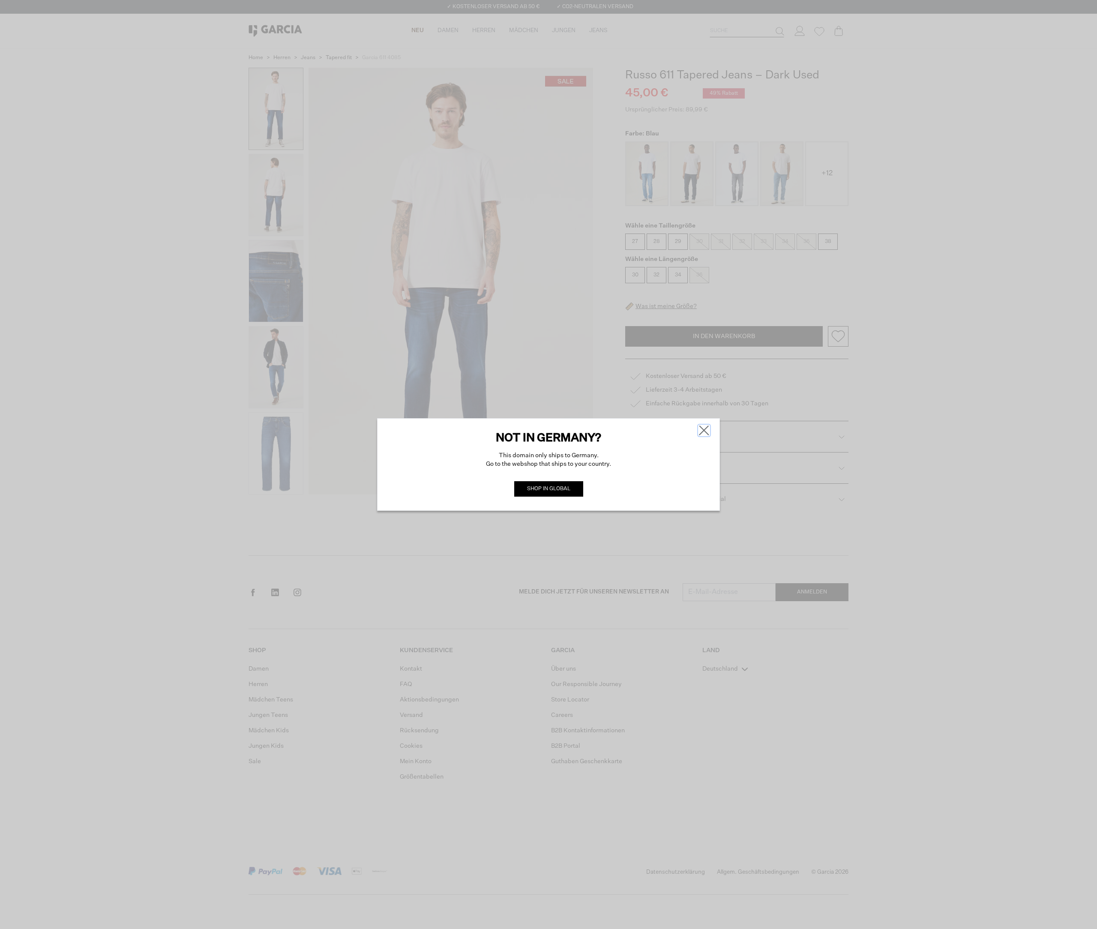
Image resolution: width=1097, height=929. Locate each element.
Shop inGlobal (548, 488)
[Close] (704, 430)
